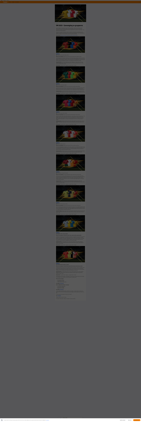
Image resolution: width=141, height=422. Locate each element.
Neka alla (129, 420)
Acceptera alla (136, 420)
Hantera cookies (122, 420)
